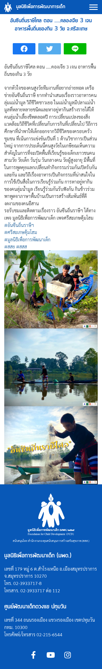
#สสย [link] (9, 247)
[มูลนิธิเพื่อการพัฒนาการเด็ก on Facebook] (33, 655)
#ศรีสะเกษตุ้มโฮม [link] (20, 232)
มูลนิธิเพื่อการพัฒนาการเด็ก (40, 7)
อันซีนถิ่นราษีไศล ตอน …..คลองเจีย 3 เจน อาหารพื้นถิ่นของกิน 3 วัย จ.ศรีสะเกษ (51, 25)
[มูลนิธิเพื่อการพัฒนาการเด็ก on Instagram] (67, 655)
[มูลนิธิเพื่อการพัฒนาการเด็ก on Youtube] (50, 655)
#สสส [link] (21, 247)
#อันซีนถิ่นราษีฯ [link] (19, 225)
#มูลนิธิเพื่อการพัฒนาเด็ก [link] (27, 239)
